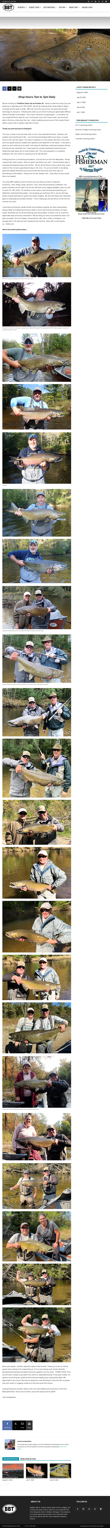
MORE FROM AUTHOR (28, 1459)
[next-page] (7, 1484)
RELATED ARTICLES (11, 1459)
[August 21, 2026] (13, 1470)
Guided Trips (34, 7)
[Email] (14, 88)
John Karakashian (10, 77)
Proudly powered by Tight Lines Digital (91, 1526)
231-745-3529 (31, 1526)
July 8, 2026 (81, 107)
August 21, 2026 (7, 1480)
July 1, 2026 (81, 112)
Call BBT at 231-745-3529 (9, 1)
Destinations (49, 7)
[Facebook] (91, 1)
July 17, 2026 (30, 1480)
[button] (88, 1)
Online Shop (87, 7)
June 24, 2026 (54, 1480)
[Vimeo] (106, 1)
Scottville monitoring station (85, 139)
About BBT (73, 7)
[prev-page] (3, 1484)
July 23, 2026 (81, 97)
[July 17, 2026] (36, 1470)
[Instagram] (95, 1)
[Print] (19, 88)
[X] (102, 1)
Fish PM (62, 7)
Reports (21, 7)
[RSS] (99, 1)
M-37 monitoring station (83, 125)
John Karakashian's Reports (10, 66)
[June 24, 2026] (60, 1470)
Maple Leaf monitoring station (86, 134)
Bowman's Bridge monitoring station (88, 130)
